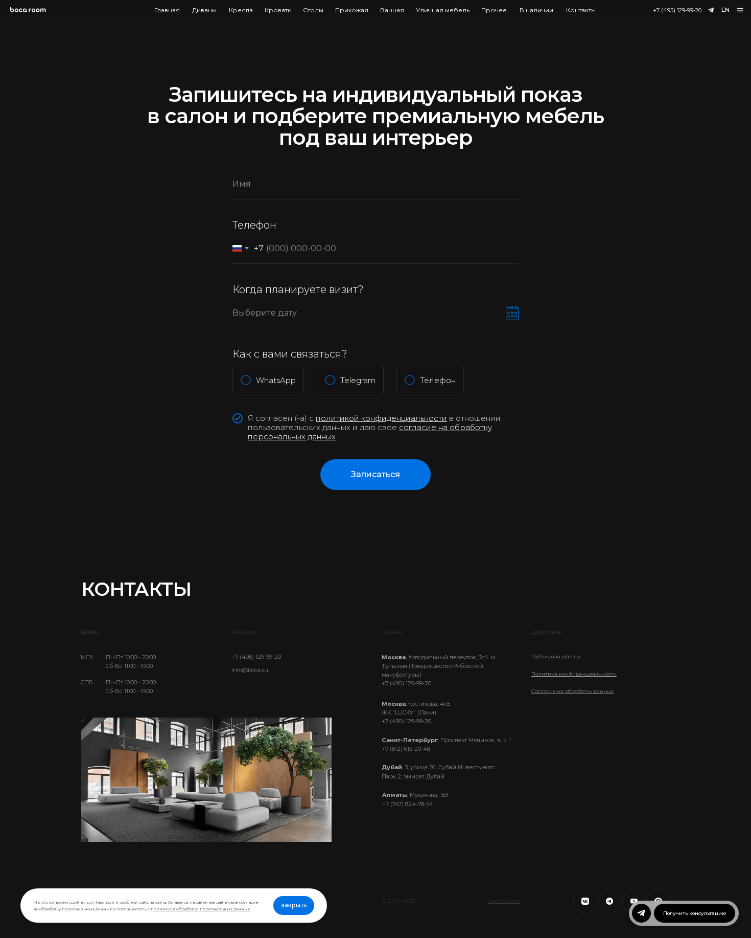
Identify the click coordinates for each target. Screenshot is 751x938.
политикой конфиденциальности (381, 418)
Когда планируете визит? (298, 289)
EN (725, 9)
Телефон (254, 225)
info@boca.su (249, 670)
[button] (741, 10)
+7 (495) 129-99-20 (677, 10)
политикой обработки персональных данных (200, 908)
